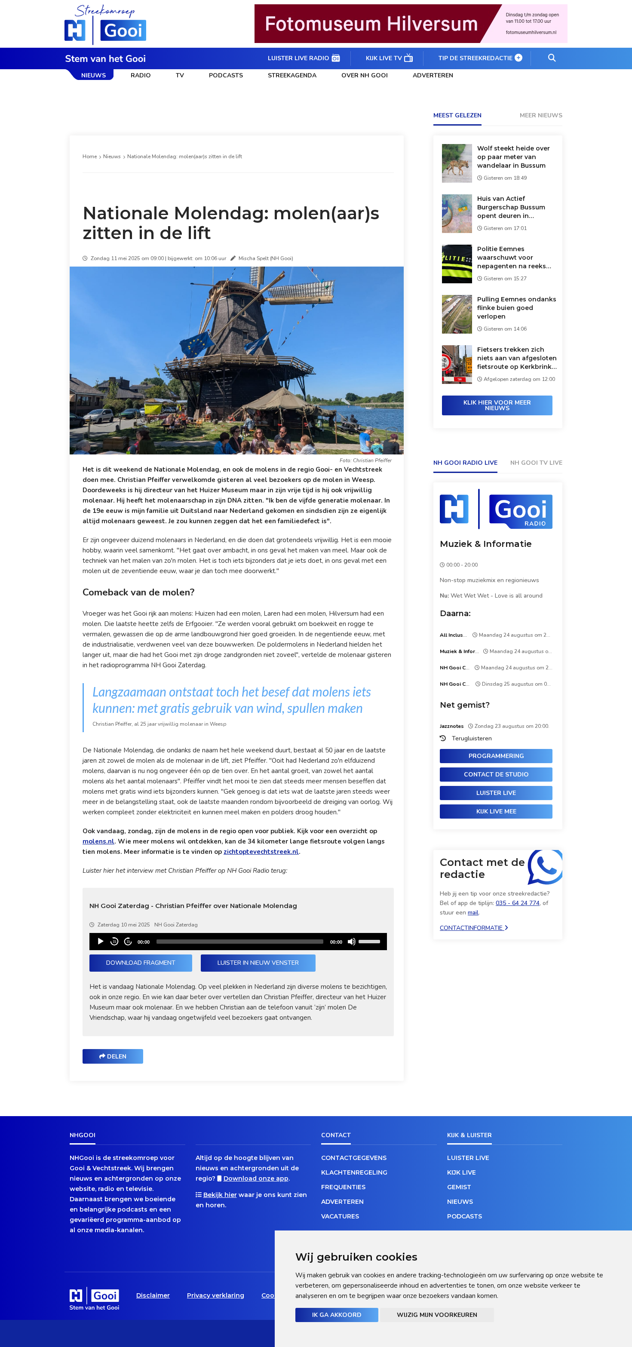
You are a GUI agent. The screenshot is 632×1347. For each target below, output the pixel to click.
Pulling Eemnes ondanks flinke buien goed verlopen (516, 307)
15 (114, 942)
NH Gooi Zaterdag (176, 924)
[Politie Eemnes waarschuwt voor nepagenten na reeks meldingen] (457, 281)
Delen (115, 1056)
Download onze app (256, 1178)
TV (180, 75)
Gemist (459, 1187)
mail (473, 912)
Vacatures (340, 1216)
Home (90, 156)
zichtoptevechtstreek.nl (261, 851)
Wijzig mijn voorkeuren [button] (437, 1315)
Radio (141, 75)
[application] (238, 941)
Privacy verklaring (215, 1295)
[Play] (100, 941)
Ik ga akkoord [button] (337, 1315)
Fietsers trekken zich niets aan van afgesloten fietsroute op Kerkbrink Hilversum (517, 358)
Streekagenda (292, 75)
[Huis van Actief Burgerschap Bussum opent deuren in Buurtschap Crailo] (457, 230)
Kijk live (461, 1172)
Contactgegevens (354, 1158)
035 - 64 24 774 (518, 903)
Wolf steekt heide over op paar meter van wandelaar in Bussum (513, 156)
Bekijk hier (220, 1195)
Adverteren (433, 75)
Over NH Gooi (364, 75)
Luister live (496, 793)
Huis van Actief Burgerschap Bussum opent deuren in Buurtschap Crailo (511, 207)
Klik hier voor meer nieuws (497, 405)
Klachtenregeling (354, 1172)
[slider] (371, 940)
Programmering (496, 756)
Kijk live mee (496, 811)
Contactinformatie (472, 928)
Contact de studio (496, 774)
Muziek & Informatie (486, 544)
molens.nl (98, 841)
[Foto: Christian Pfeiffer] (238, 452)
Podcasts (226, 75)
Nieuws (93, 75)
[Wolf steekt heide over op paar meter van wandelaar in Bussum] (457, 180)
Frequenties (343, 1187)
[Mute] (351, 941)
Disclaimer (153, 1295)
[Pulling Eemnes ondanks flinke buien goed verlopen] (457, 331)
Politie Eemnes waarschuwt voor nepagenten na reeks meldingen (511, 257)
